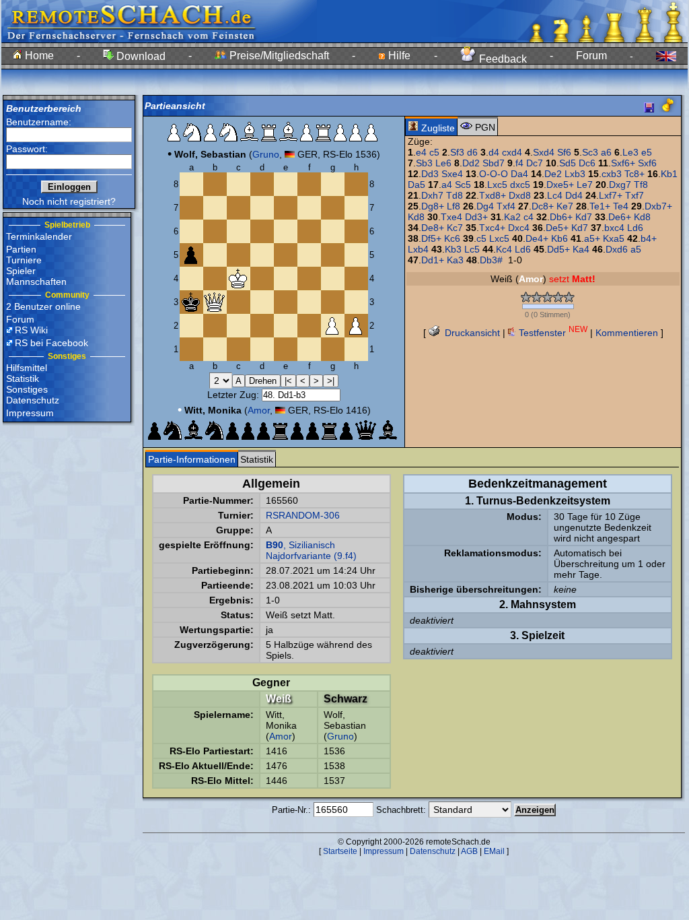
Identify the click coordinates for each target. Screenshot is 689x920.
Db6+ (561, 216)
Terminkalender (39, 236)
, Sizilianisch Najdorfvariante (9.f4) (311, 550)
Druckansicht (471, 332)
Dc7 (534, 163)
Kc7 (455, 227)
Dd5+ (558, 249)
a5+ (592, 238)
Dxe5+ (560, 184)
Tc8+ (634, 173)
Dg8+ (432, 206)
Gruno (265, 154)
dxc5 (520, 184)
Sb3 (424, 163)
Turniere (24, 260)
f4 (519, 163)
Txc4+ (492, 227)
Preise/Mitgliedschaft (278, 55)
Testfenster (551, 332)
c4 (528, 216)
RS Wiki (31, 330)
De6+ (619, 216)
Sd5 (567, 163)
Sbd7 (493, 163)
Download (140, 56)
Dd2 (471, 163)
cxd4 (512, 152)
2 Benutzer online (43, 306)
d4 (493, 152)
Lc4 (555, 195)
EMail (494, 851)
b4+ (649, 238)
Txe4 (451, 216)
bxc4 (614, 227)
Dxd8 (520, 195)
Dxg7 (620, 184)
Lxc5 (497, 184)
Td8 (454, 195)
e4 (421, 152)
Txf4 (506, 206)
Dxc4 (519, 227)
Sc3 (590, 152)
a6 (606, 152)
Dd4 (574, 195)
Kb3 (453, 249)
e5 (646, 152)
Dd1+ (432, 260)
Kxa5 (613, 238)
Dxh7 (432, 195)
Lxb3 (575, 173)
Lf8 (453, 206)
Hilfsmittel (26, 367)
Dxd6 (617, 249)
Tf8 (641, 184)
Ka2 (512, 216)
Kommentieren (626, 332)
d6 (472, 152)
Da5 (416, 184)
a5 (635, 249)
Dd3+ (476, 216)
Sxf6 (647, 163)
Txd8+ (492, 195)
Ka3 (455, 260)
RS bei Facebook (51, 342)
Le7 (585, 184)
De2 (553, 173)
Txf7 (634, 195)
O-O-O (493, 173)
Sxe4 (452, 173)
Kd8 (416, 216)
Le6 (443, 163)
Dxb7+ (658, 206)
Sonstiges (27, 389)
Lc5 (472, 249)
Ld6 (635, 227)
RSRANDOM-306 (303, 515)
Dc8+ (543, 206)
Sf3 (457, 152)
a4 (446, 184)
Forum (591, 55)
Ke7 (564, 206)
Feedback (501, 59)
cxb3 (612, 173)
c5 (434, 152)
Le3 (630, 152)
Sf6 (564, 152)
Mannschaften (36, 281)
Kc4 (504, 249)
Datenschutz (32, 400)
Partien (21, 249)
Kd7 (583, 216)
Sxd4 (543, 152)
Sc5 (463, 184)
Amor (259, 410)
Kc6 (452, 238)
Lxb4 (418, 249)
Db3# (491, 260)
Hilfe (398, 55)
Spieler (21, 270)
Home (38, 55)
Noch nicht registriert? (69, 201)
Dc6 (587, 163)
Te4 (620, 206)
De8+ (432, 227)
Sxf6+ (623, 163)
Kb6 (559, 238)
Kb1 (669, 173)
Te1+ (599, 206)
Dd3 (430, 173)
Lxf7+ (610, 195)
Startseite (340, 851)
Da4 (519, 173)
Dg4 (485, 206)
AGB (469, 851)
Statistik (22, 378)
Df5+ (431, 238)
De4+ (536, 238)
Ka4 (581, 249)
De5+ (557, 227)
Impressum (30, 412)
